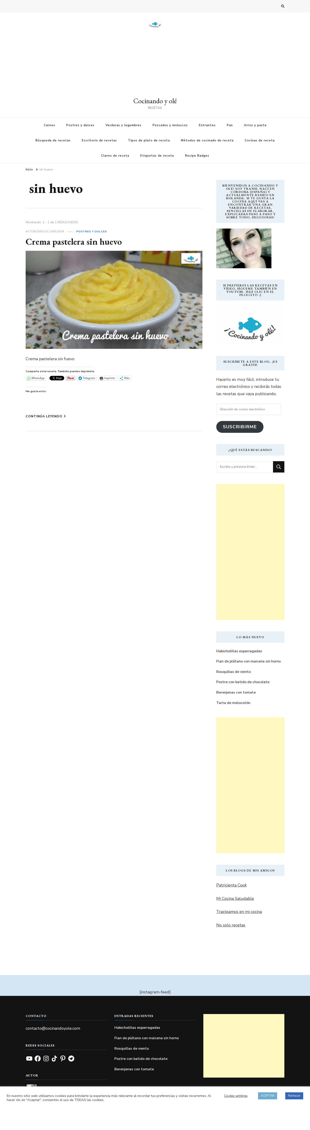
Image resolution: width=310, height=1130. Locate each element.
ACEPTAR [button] (267, 1096)
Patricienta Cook (231, 885)
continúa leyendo (44, 416)
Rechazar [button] (294, 1096)
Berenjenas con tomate (236, 692)
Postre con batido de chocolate (242, 681)
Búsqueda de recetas (53, 140)
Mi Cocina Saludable (235, 898)
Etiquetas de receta (157, 156)
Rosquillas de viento (233, 671)
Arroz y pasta (255, 125)
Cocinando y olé (155, 100)
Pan (230, 125)
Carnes (49, 125)
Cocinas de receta (260, 140)
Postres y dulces (80, 125)
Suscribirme (240, 427)
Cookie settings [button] (236, 1096)
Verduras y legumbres (123, 125)
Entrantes (207, 125)
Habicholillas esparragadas (239, 651)
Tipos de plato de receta (149, 140)
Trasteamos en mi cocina (239, 911)
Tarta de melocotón (233, 702)
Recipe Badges (197, 156)
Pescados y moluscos (170, 125)
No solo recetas (230, 925)
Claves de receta (115, 156)
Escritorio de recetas (99, 140)
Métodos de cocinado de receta (207, 140)
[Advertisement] (155, 62)
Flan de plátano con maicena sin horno (248, 661)
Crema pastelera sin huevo (74, 241)
